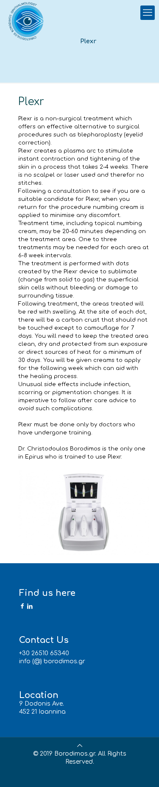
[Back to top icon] (80, 746)
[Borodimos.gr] (27, 21)
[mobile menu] (147, 13)
